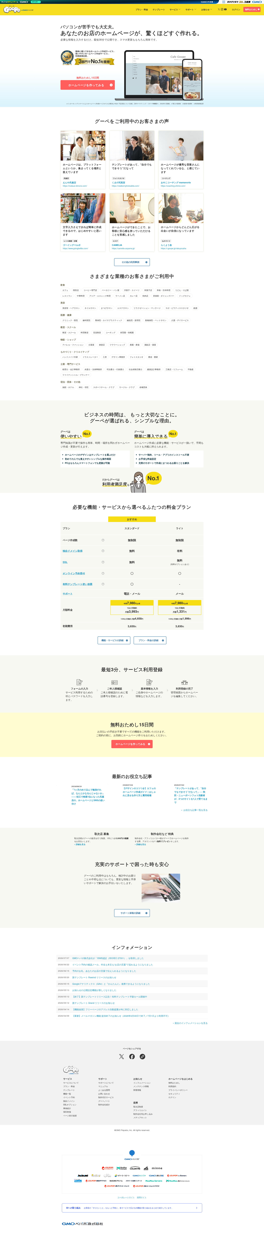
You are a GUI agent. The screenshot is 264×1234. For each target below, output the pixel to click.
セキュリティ (174, 1093)
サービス (174, 9)
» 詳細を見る (80, 844)
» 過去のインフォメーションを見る (190, 1023)
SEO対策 (67, 1111)
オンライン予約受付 (74, 573)
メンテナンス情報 (141, 1086)
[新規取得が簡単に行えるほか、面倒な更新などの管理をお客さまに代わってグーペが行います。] (103, 551)
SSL (65, 562)
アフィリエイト (140, 1110)
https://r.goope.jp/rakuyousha (173, 248)
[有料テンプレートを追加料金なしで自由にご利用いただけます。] (103, 584)
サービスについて (71, 1082)
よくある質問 (104, 1090)
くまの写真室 (118, 182)
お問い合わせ (104, 1093)
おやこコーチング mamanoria (176, 182)
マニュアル (103, 1086)
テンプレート (159, 9)
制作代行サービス (106, 1097)
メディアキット (140, 1117)
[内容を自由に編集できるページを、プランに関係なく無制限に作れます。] (103, 540)
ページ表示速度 (70, 1115)
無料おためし (251, 9)
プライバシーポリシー (178, 1090)
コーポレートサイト (126, 1197)
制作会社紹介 (104, 1104)
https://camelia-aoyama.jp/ (123, 248)
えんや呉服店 (69, 182)
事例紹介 (67, 1108)
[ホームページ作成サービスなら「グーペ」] (17, 9)
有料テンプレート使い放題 (77, 584)
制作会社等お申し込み (143, 1114)
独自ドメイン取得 (72, 550)
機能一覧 (67, 1093)
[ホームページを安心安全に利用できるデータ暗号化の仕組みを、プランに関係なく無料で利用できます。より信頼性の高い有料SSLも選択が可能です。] (103, 562)
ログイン (236, 9)
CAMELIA (117, 245)
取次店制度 (138, 1106)
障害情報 (137, 1090)
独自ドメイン (69, 1101)
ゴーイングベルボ (71, 245)
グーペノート (104, 1101)
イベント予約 (69, 1097)
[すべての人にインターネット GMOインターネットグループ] (245, 2)
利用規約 (172, 1086)
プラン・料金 (142, 9)
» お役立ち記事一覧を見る (194, 810)
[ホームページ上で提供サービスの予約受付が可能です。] (103, 573)
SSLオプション (69, 1104)
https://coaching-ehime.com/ (173, 185)
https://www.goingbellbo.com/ (75, 248)
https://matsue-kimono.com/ (75, 185)
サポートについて (106, 1082)
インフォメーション (142, 1082)
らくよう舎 (166, 245)
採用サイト (142, 1197)
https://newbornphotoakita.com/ (125, 185)
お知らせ (205, 9)
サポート (189, 9)
